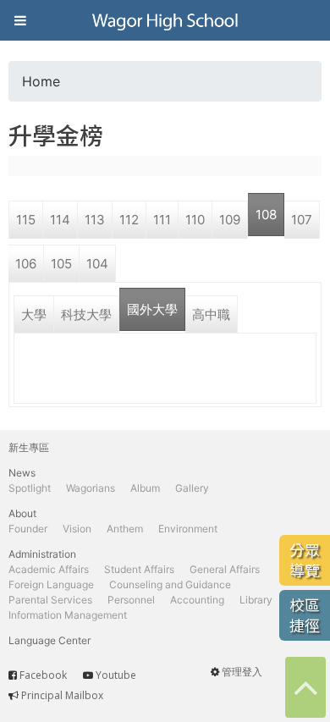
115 (26, 220)
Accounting (197, 599)
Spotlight (29, 488)
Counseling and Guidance (170, 584)
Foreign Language (51, 584)
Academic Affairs (48, 569)
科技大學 (86, 314)
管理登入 (242, 671)
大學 (34, 314)
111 (162, 220)
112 (129, 220)
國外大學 (152, 309)
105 (61, 264)
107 (301, 220)
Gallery (192, 488)
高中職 (211, 314)
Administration (42, 554)
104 (97, 264)
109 (229, 220)
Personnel (131, 599)
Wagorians (90, 488)
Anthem (125, 528)
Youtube (116, 675)
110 (195, 220)
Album (145, 488)
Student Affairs (139, 569)
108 (266, 215)
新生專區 (28, 447)
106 (25, 264)
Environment (187, 528)
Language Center (49, 640)
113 (95, 220)
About (22, 513)
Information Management (67, 615)
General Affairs (225, 569)
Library (255, 599)
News (22, 472)
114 (60, 220)
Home (41, 81)
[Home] (165, 20)
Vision (77, 528)
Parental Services (50, 599)
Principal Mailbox (62, 695)
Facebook (43, 675)
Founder (27, 528)
